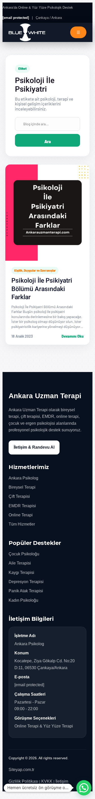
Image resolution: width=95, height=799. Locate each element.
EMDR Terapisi (22, 506)
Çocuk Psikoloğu (24, 554)
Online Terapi (21, 515)
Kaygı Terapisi (21, 572)
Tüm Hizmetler (22, 524)
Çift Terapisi (19, 496)
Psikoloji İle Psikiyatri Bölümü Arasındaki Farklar (41, 289)
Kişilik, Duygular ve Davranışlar (35, 270)
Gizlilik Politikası (23, 781)
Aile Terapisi (20, 563)
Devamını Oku (73, 336)
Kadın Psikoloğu (23, 600)
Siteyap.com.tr (21, 769)
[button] (83, 787)
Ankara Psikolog (23, 478)
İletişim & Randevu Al (34, 447)
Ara (47, 141)
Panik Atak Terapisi (26, 591)
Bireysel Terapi (22, 487)
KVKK (46, 781)
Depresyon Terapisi (26, 582)
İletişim (61, 781)
